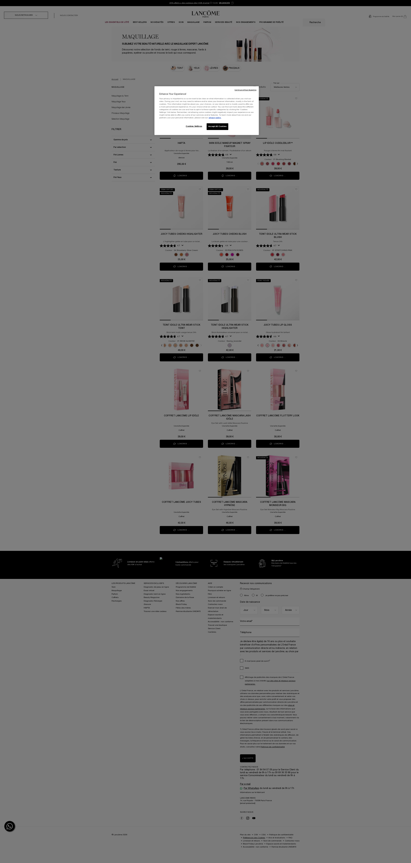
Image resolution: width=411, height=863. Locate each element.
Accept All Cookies (217, 126)
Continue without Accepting (245, 90)
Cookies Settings (194, 126)
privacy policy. (215, 118)
